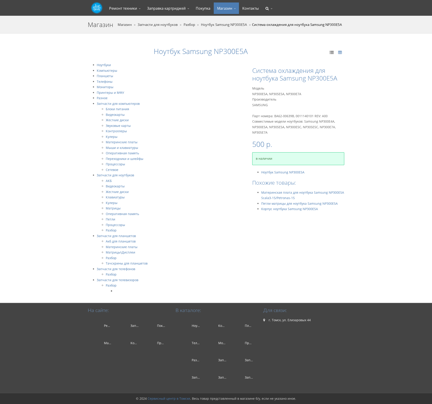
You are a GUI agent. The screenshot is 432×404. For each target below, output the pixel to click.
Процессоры (115, 164)
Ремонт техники (123, 8)
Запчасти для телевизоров (117, 280)
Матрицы (113, 208)
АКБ (109, 181)
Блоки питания (117, 109)
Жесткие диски (117, 120)
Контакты (250, 8)
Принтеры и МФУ (110, 92)
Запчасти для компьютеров (118, 103)
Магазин (224, 8)
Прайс (162, 343)
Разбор (189, 24)
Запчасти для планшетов (116, 236)
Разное (102, 98)
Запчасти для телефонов (116, 269)
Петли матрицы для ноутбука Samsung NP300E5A (299, 203)
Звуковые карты (118, 125)
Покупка (203, 8)
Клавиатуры (115, 197)
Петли (110, 219)
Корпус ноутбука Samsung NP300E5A (289, 209)
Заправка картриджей (166, 8)
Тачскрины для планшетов (127, 263)
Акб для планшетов (121, 241)
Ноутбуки (104, 65)
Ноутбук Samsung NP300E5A (224, 24)
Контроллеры (116, 131)
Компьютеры (107, 70)
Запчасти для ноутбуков (158, 24)
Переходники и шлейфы (124, 159)
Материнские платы (121, 142)
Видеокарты (115, 114)
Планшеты (105, 76)
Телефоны (104, 81)
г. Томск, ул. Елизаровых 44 (289, 320)
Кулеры (111, 137)
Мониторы (105, 87)
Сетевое (112, 170)
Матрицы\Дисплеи (120, 252)
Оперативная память (122, 153)
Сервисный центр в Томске (169, 398)
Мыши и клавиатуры (122, 148)
